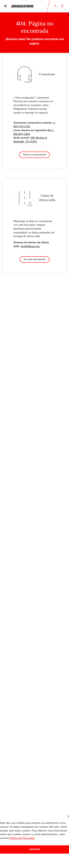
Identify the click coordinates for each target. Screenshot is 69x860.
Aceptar (34, 849)
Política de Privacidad (22, 838)
